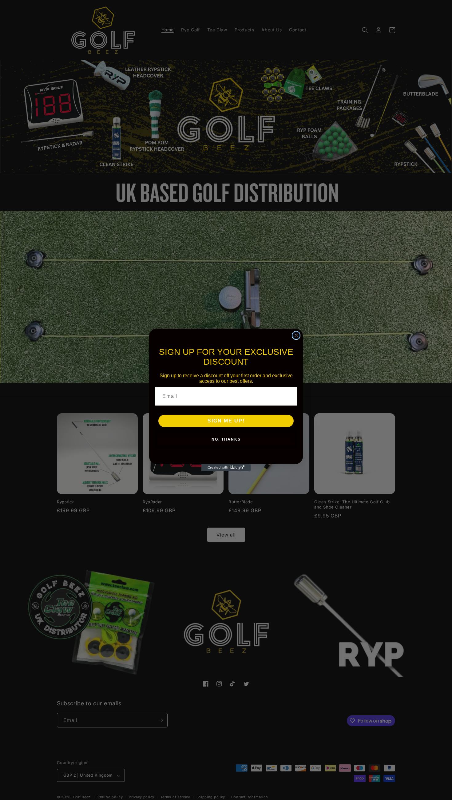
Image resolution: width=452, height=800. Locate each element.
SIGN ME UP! (226, 420)
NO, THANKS (226, 439)
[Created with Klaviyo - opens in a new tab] (226, 467)
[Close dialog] (296, 335)
